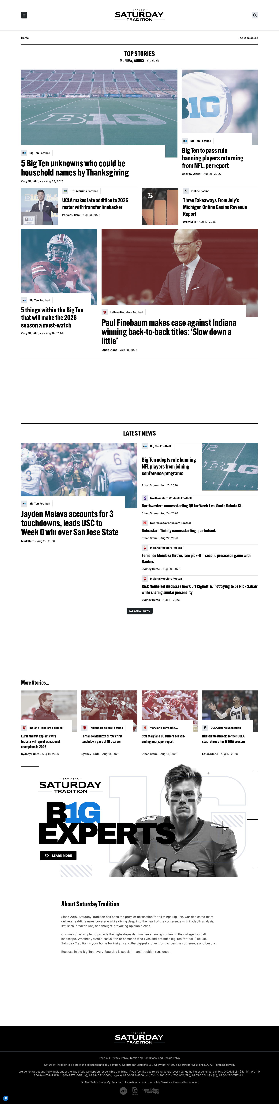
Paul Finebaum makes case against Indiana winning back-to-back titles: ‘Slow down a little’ (169, 331)
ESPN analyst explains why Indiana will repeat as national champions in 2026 (40, 741)
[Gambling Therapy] (151, 1091)
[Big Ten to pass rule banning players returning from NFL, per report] (220, 107)
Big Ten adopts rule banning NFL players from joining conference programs (169, 466)
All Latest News (139, 610)
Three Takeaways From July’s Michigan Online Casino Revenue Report (215, 207)
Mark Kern (27, 541)
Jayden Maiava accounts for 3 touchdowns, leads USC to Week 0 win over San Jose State (70, 523)
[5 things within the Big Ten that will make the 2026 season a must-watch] (59, 267)
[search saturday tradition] (255, 15)
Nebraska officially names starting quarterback (179, 530)
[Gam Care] (135, 1091)
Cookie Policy (172, 1057)
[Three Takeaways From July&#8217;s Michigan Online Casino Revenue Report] (160, 206)
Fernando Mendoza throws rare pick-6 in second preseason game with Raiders (196, 558)
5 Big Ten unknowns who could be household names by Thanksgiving (75, 168)
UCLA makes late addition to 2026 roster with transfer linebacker (95, 203)
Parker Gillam (71, 214)
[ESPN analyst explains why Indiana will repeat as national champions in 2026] (49, 711)
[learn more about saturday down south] (139, 819)
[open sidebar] (24, 15)
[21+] (124, 1091)
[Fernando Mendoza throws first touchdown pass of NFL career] (109, 711)
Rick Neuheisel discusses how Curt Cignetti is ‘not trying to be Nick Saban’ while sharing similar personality (200, 589)
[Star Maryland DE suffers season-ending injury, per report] (170, 711)
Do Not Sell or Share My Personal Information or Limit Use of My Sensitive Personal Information (139, 1082)
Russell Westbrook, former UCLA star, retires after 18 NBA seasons (223, 739)
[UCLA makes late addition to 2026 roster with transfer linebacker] (39, 206)
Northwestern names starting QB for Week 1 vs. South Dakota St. (192, 506)
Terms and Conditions (143, 1057)
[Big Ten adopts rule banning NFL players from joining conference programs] (230, 466)
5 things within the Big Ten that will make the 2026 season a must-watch (52, 317)
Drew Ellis (189, 221)
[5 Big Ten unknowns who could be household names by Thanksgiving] (99, 113)
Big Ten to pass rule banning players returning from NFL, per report (212, 158)
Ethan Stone (109, 349)
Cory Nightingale (32, 181)
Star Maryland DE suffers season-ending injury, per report (163, 739)
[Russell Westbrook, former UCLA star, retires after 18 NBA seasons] (230, 711)
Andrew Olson (191, 173)
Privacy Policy (119, 1057)
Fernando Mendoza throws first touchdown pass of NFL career (101, 739)
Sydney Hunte (151, 568)
